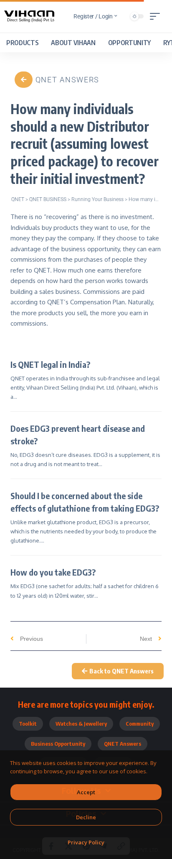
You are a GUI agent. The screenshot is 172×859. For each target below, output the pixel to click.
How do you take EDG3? (53, 572)
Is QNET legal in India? (50, 364)
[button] (157, 16)
